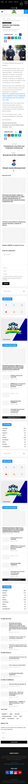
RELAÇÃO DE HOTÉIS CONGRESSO (14, 155)
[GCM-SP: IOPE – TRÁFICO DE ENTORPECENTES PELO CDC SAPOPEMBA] (4, 694)
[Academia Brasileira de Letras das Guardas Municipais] (4, 658)
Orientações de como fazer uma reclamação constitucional (17, 411)
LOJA (6, 2)
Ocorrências (5, 439)
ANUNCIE (10, 2)
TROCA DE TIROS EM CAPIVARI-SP (17, 684)
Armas (11, 714)
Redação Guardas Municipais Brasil (12, 29)
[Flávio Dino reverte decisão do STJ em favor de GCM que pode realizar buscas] (4, 646)
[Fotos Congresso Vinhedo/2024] (4, 666)
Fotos (15, 716)
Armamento (4, 714)
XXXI (17, 718)
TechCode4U (23, 782)
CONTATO (16, 2)
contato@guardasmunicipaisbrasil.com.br (14, 764)
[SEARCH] (24, 291)
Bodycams (17, 714)
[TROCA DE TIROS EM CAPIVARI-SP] (4, 686)
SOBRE (2, 2)
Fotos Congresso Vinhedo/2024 (17, 665)
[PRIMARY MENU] (2, 12)
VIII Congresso (11, 718)
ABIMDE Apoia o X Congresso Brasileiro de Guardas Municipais (18, 385)
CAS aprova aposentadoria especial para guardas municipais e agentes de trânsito (14, 223)
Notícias (9, 22)
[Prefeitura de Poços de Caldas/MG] (6, 377)
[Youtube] (16, 8)
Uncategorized (6, 446)
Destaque (5, 22)
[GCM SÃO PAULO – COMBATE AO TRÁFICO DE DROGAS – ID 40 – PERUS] (4, 703)
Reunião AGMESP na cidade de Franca (13, 245)
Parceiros (4, 444)
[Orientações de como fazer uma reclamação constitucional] (6, 411)
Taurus (3, 718)
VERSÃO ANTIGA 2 (26, 3)
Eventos (4, 430)
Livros (3, 435)
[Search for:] (14, 291)
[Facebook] (11, 8)
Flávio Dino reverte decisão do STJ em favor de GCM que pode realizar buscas (18, 646)
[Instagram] (14, 8)
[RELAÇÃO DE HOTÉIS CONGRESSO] (6, 402)
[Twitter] (12, 8)
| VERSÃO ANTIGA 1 (21, 4)
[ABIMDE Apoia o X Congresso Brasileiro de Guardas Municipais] (6, 385)
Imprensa (4, 433)
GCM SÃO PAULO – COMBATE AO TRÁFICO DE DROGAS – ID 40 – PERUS (17, 703)
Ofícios (4, 442)
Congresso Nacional (6, 716)
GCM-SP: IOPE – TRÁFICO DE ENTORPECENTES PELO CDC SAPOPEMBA (16, 694)
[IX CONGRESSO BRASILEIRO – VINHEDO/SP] (4, 675)
